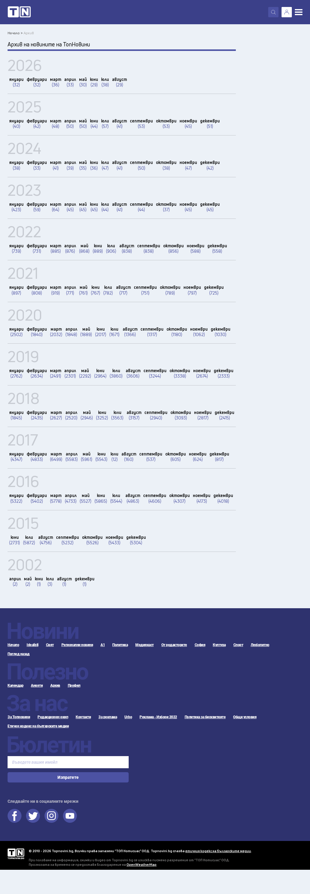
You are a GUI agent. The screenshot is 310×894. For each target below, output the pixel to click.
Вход (287, 12)
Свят (50, 645)
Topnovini (16, 854)
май (83, 82)
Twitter (33, 816)
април (70, 82)
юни (94, 82)
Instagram (51, 816)
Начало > (15, 33)
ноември (188, 123)
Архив (55, 685)
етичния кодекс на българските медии (218, 851)
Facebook (14, 816)
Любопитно (260, 645)
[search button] (273, 12)
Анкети (37, 685)
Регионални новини (77, 645)
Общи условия (244, 717)
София (200, 645)
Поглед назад (18, 654)
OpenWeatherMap (142, 864)
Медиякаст (144, 645)
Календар (15, 685)
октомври (166, 123)
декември (210, 123)
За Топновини (19, 717)
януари (16, 82)
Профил (74, 685)
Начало (13, 645)
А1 (103, 645)
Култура (219, 645)
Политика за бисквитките (205, 717)
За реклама (107, 717)
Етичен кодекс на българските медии (38, 726)
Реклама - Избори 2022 (158, 717)
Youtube (70, 816)
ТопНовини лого (19, 12)
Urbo (128, 717)
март (55, 82)
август (119, 82)
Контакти (83, 717)
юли (105, 82)
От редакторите (174, 645)
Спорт (238, 645)
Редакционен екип (53, 717)
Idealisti (32, 645)
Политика (120, 645)
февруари (37, 82)
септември (141, 123)
